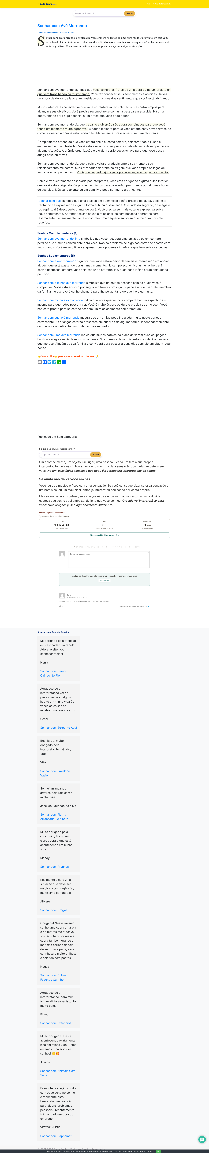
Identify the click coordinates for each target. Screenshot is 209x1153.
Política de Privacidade (162, 4)
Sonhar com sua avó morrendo (58, 317)
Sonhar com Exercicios (55, 1023)
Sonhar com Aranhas (54, 866)
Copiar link (104, 581)
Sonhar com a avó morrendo (56, 261)
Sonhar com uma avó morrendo (58, 335)
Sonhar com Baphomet (56, 1136)
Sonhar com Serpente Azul (58, 727)
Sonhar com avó (50, 201)
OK (158, 1151)
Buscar (130, 13)
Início (148, 4)
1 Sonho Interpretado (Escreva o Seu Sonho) (55, 32)
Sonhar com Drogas (53, 910)
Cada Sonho (45, 4)
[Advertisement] (104, 70)
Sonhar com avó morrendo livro (58, 238)
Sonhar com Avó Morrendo (62, 25)
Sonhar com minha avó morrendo (60, 300)
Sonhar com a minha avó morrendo (61, 283)
